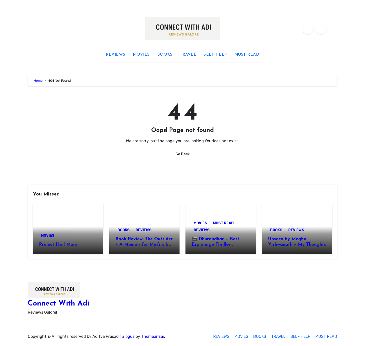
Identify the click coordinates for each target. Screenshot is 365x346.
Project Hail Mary (58, 244)
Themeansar (152, 336)
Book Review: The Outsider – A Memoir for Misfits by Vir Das (144, 244)
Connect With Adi (58, 304)
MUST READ (246, 55)
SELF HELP (215, 55)
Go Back (183, 154)
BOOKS (165, 55)
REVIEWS (115, 55)
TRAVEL (188, 55)
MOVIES (141, 55)
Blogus (128, 336)
